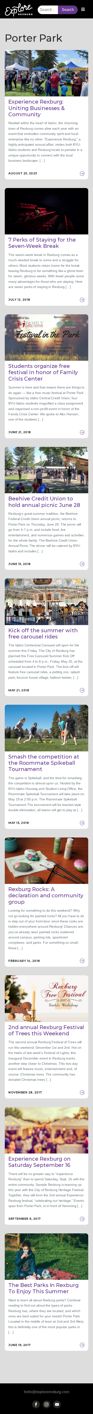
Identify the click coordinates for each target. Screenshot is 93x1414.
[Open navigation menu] (83, 9)
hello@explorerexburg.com (46, 1392)
